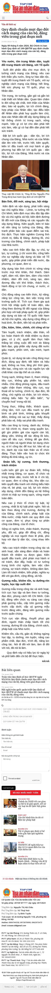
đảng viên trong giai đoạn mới (17, 716)
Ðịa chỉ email (7, 747)
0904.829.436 (23, 935)
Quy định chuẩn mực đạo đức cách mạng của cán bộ (25, 710)
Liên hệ (43, 987)
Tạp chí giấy (31, 987)
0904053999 (10, 957)
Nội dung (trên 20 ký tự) (11, 756)
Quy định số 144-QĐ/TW (14, 721)
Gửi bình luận (8, 788)
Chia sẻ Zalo (43, 41)
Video (20, 987)
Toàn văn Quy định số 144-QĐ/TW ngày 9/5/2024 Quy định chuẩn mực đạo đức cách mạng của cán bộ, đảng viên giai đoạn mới (24, 679)
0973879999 (25, 922)
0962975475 (37, 922)
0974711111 (24, 965)
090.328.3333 (29, 941)
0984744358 (14, 922)
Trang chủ (9, 987)
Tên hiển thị (6, 738)
